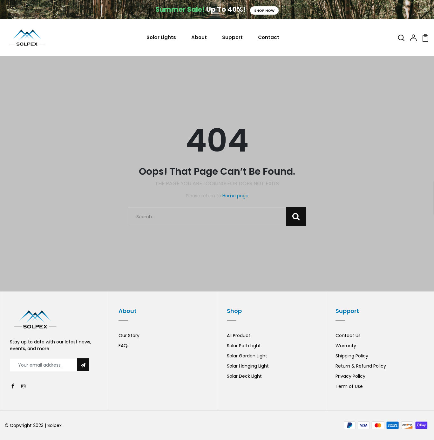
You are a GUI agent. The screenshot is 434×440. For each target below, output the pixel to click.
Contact (268, 37)
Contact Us (348, 335)
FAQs (124, 345)
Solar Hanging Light (248, 366)
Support (232, 37)
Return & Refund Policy (361, 366)
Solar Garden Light (247, 356)
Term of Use (349, 386)
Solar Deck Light (244, 376)
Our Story (129, 335)
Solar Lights (161, 37)
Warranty (346, 345)
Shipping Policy (352, 356)
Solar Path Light (244, 345)
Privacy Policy (350, 376)
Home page (235, 196)
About (199, 37)
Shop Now (264, 10)
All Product (238, 335)
